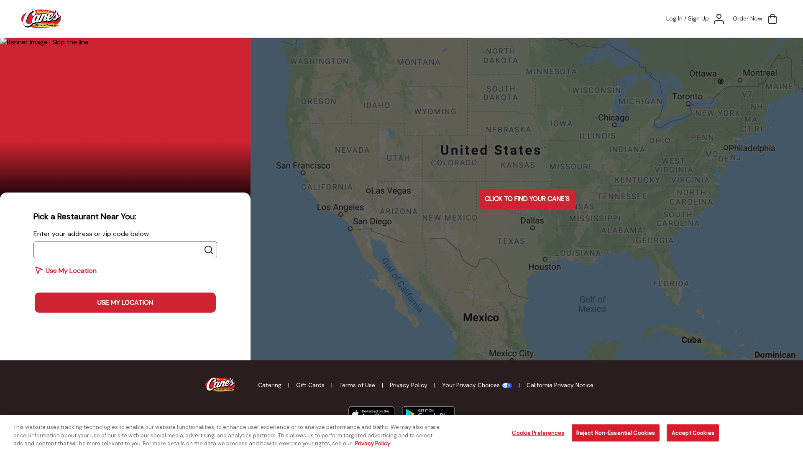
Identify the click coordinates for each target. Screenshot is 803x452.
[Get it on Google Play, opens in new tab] (428, 414)
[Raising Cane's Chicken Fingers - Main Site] (220, 385)
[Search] (209, 250)
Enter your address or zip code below (91, 233)
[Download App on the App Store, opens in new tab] (371, 414)
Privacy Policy (408, 385)
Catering (269, 385)
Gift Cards (310, 385)
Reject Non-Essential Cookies (615, 432)
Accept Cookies (693, 432)
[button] (756, 18)
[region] (401, 433)
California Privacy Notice (560, 385)
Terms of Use (357, 385)
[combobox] (125, 249)
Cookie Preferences (538, 432)
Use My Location (125, 302)
